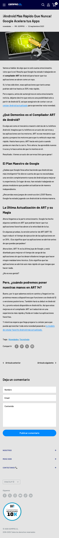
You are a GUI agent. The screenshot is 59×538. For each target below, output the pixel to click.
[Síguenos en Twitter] (10, 495)
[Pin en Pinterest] (22, 346)
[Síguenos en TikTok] (25, 495)
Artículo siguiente (45, 363)
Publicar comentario (29, 433)
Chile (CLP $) (9, 482)
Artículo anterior (13, 363)
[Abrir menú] (4, 5)
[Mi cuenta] (48, 4)
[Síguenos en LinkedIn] (31, 495)
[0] (54, 4)
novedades (7, 26)
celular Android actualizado (15, 105)
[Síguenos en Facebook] (5, 495)
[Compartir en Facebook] (17, 346)
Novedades (14, 339)
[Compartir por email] (32, 346)
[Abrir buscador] (43, 4)
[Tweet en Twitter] (27, 346)
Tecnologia (24, 339)
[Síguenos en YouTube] (20, 495)
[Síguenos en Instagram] (15, 495)
